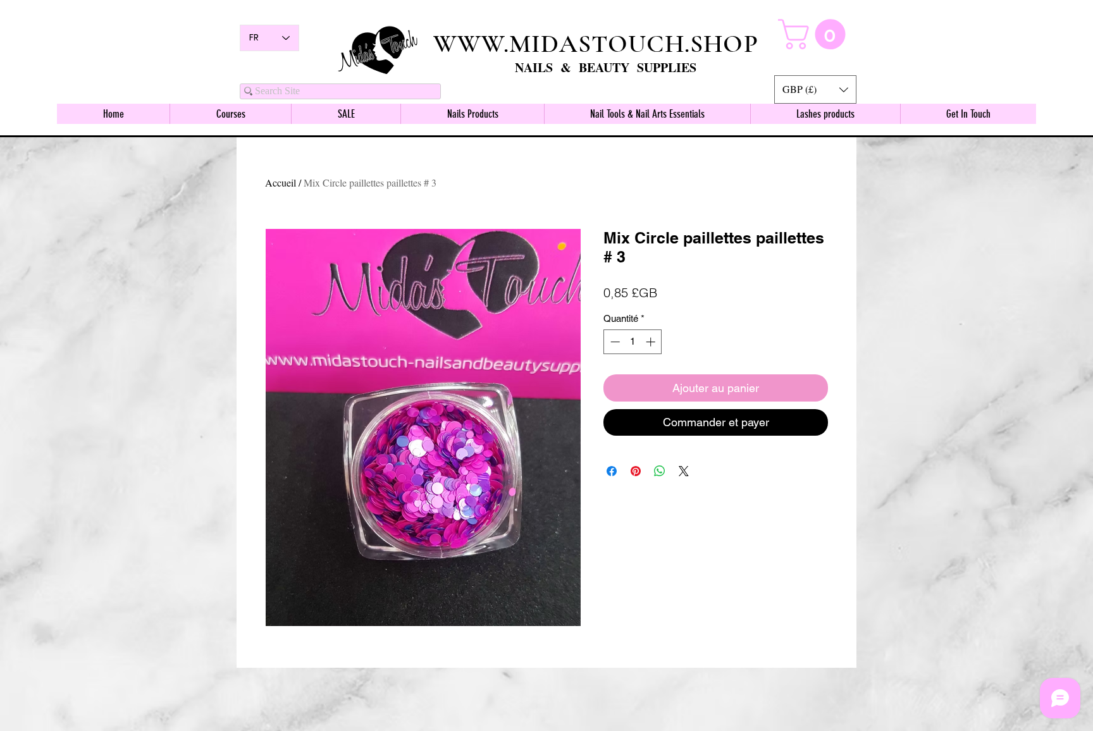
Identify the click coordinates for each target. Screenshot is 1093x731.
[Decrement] (613, 341)
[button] (815, 89)
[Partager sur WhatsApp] (659, 471)
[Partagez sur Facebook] (611, 471)
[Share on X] (683, 471)
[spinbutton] (632, 341)
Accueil (280, 182)
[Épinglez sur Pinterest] (635, 471)
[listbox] (815, 89)
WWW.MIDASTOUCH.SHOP (595, 43)
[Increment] (651, 341)
